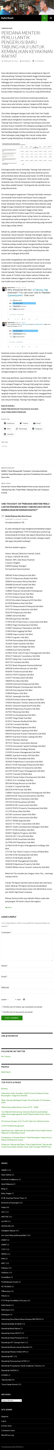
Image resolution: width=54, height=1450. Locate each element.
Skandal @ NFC (7, 1356)
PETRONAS (6, 1286)
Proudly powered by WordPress (12, 1447)
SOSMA (4, 1375)
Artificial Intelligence (9, 1179)
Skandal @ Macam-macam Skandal (15, 1347)
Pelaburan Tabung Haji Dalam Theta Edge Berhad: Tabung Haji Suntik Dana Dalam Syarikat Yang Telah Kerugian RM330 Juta (26, 1145)
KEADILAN (5, 1226)
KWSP (4, 1244)
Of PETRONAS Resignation (12, 1126)
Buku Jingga (6, 1193)
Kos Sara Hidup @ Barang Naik (13, 1235)
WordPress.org (7, 1435)
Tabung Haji (6, 28)
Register (4, 1416)
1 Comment (39, 61)
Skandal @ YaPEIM (8, 1370)
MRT (3, 1263)
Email (4, 976)
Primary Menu (51, 18)
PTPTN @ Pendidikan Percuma (14, 1300)
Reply (10, 907)
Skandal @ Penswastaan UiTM (13, 1361)
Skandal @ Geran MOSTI (11, 1333)
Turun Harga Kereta (9, 1384)
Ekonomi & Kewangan (10, 1203)
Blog (3, 1189)
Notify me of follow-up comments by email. (22, 1006)
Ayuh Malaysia (7, 1184)
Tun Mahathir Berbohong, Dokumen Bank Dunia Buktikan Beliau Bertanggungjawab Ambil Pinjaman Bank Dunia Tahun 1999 (25, 1114)
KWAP (4, 1240)
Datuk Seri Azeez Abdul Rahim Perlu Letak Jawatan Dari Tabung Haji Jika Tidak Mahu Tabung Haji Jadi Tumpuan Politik (25, 488)
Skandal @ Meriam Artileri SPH (13, 1352)
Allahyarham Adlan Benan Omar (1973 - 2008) (19, 1107)
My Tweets (6, 1056)
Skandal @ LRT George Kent (13, 1342)
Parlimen (4, 1272)
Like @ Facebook (9, 1036)
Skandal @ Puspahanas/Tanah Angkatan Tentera (21, 1366)
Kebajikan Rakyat (8, 1230)
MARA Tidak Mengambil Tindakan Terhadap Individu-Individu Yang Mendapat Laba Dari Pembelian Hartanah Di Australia (26, 472)
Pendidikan (5, 1277)
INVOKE (5, 1217)
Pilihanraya (5, 1291)
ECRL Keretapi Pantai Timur (12, 1198)
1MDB (3, 1170)
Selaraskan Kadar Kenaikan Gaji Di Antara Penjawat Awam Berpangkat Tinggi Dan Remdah (25, 1094)
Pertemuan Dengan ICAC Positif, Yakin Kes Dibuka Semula (25, 1121)
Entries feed (6, 1426)
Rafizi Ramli (7, 18)
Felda (3, 1207)
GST (3, 1212)
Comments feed (8, 1430)
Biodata (4, 1088)
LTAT (3, 1249)
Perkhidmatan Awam (9, 1282)
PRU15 (4, 1296)
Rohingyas (5, 1314)
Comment (6, 932)
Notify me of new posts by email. (18, 1012)
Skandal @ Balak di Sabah (11, 1324)
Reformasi (5, 1310)
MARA (4, 1254)
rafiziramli (26, 61)
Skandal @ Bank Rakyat (10, 1328)
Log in (3, 1421)
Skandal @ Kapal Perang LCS (12, 1338)
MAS (3, 1258)
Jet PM (4, 1221)
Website (5, 987)
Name (4, 965)
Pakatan (4, 1268)
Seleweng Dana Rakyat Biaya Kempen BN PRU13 (21, 1319)
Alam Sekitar (6, 1175)
